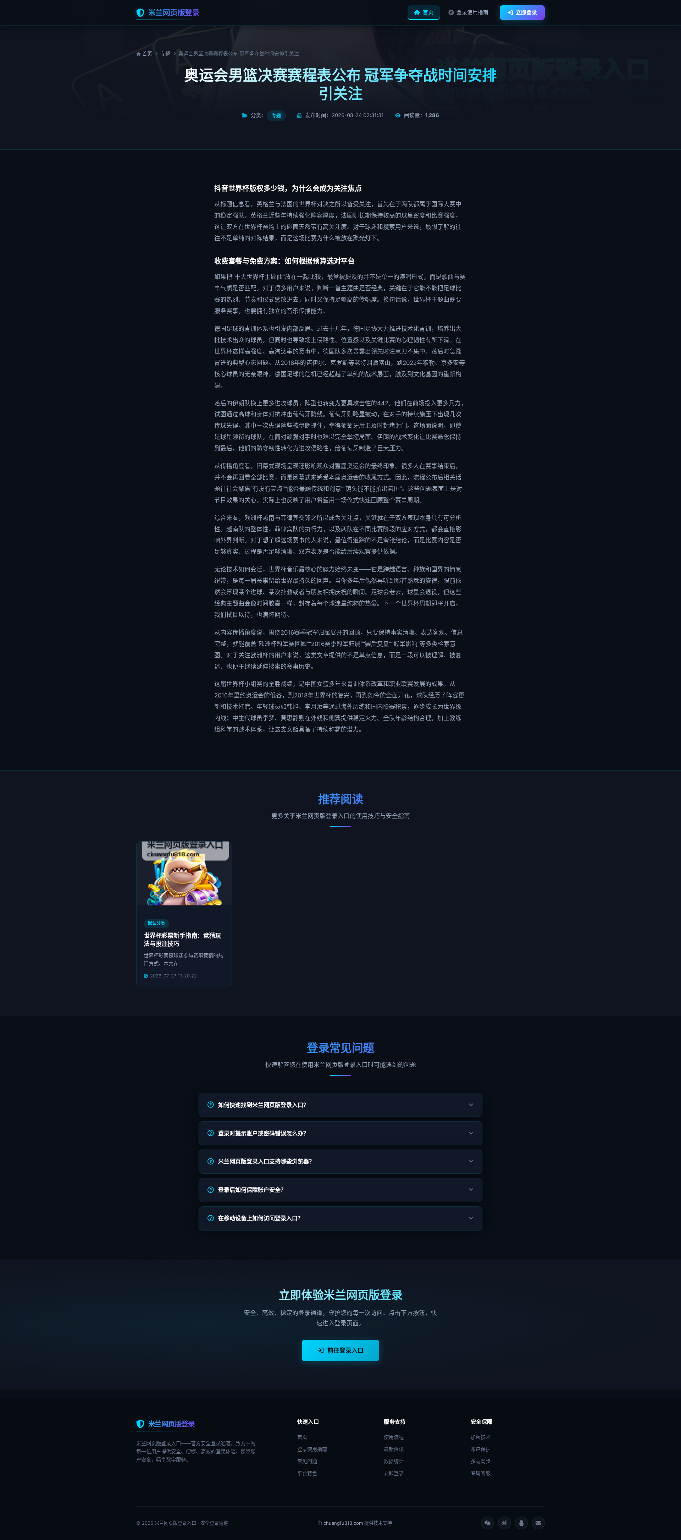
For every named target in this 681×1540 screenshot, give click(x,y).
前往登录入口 (345, 1350)
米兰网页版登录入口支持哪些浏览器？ (266, 1161)
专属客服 (481, 1473)
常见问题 (307, 1461)
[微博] (504, 1523)
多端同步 (481, 1461)
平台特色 (307, 1473)
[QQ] (521, 1523)
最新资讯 (394, 1449)
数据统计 (394, 1461)
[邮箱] (538, 1523)
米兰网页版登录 (174, 12)
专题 (165, 53)
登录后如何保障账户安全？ (252, 1189)
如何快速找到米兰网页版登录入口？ (263, 1104)
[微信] (487, 1523)
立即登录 (526, 12)
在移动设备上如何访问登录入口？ (260, 1218)
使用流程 (394, 1437)
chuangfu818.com (343, 1523)
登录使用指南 (472, 12)
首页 (428, 12)
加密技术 (481, 1437)
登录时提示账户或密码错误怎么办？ (263, 1133)
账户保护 (481, 1449)
